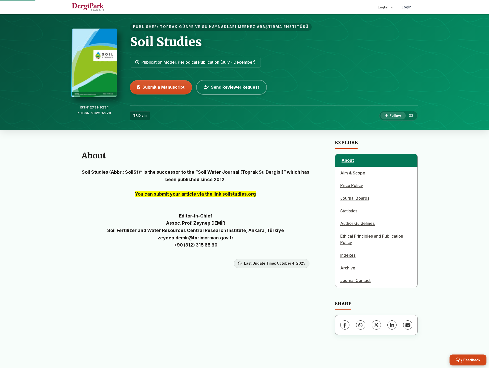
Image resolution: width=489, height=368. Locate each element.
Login (407, 7)
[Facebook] (344, 325)
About (348, 160)
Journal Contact (355, 280)
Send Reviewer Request (235, 87)
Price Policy (351, 185)
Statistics (348, 210)
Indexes (348, 255)
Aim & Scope (352, 172)
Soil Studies (166, 41)
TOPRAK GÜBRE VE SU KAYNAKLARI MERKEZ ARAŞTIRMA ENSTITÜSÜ (234, 27)
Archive (347, 267)
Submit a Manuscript (163, 87)
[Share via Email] (407, 325)
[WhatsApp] (360, 325)
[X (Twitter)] (376, 325)
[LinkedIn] (392, 325)
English (383, 7)
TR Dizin (140, 115)
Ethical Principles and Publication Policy (371, 239)
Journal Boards (354, 198)
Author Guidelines (357, 223)
